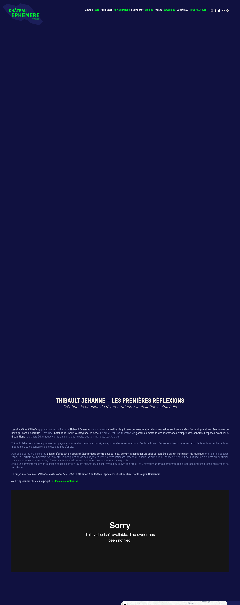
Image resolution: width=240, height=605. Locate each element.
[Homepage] (22, 14)
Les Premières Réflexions (64, 481)
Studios (149, 9)
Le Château (182, 9)
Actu (97, 9)
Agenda (89, 9)
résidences (106, 9)
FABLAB (158, 9)
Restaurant (137, 9)
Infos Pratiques (198, 9)
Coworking (169, 9)
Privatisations (122, 9)
